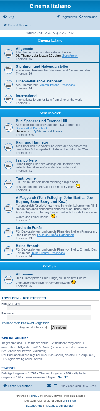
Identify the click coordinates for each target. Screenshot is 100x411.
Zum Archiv (70, 55)
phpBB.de (69, 400)
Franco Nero (26, 160)
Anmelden (10, 298)
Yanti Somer (26, 178)
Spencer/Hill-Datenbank (32, 128)
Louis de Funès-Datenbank (55, 234)
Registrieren (34, 298)
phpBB (35, 395)
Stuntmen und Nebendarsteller (42, 66)
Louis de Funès (29, 228)
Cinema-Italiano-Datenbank (39, 81)
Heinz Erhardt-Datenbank (48, 252)
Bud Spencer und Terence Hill (41, 121)
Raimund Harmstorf (32, 142)
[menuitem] (8, 17)
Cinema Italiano (50, 41)
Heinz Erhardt (27, 246)
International (27, 96)
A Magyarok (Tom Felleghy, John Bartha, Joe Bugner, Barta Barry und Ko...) (54, 200)
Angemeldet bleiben (32, 327)
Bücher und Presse (49, 131)
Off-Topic (50, 266)
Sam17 (63, 377)
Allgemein (24, 48)
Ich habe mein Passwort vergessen (25, 323)
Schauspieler (50, 113)
